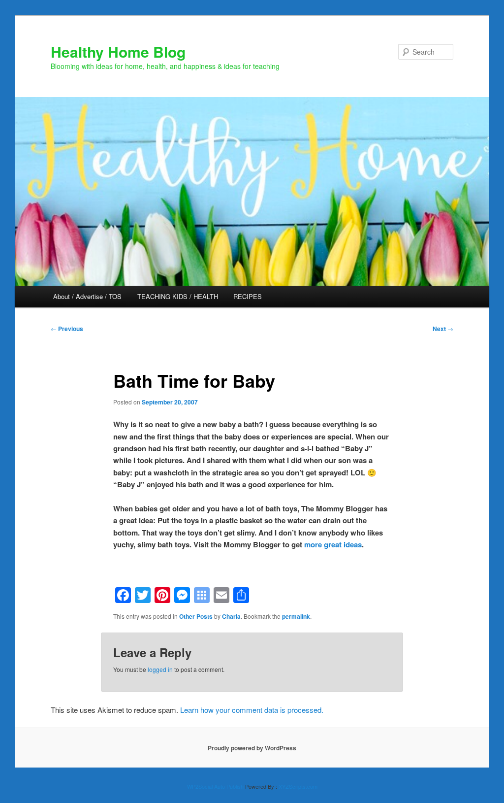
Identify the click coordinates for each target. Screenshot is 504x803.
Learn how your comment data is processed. (251, 709)
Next (443, 328)
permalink (296, 616)
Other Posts (196, 616)
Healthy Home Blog (118, 51)
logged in (160, 669)
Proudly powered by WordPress (252, 747)
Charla (231, 616)
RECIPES (247, 296)
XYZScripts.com (298, 786)
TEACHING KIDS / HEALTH (177, 296)
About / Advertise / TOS (87, 296)
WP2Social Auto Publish (215, 786)
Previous (67, 328)
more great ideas (333, 544)
